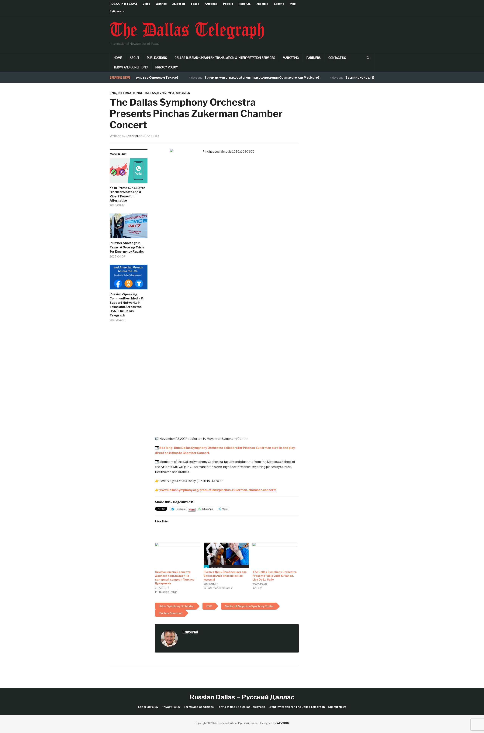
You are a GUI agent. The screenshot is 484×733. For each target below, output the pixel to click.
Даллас (161, 3)
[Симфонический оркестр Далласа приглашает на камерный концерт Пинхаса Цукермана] (177, 555)
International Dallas (136, 93)
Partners (313, 58)
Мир (293, 3)
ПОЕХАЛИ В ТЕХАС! (123, 3)
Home (118, 58)
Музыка (183, 93)
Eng (113, 93)
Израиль (245, 3)
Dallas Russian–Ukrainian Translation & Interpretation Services (225, 58)
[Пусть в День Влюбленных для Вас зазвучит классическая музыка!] (226, 555)
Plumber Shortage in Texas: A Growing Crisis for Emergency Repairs (127, 247)
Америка (211, 3)
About (134, 58)
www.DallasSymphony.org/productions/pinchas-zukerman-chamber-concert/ (217, 490)
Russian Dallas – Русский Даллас (242, 697)
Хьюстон (178, 3)
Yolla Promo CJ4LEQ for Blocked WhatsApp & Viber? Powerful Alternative (127, 194)
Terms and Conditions (131, 67)
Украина (262, 3)
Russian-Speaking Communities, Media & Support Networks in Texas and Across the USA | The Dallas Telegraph (126, 304)
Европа (279, 3)
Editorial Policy (148, 706)
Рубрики (116, 11)
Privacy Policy (166, 67)
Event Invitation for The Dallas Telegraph (296, 706)
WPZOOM (282, 723)
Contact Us (337, 58)
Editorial (132, 136)
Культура (166, 93)
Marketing (291, 58)
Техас (195, 3)
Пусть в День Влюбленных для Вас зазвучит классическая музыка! (225, 575)
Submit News (337, 706)
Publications (157, 58)
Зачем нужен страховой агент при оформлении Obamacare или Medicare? (247, 77)
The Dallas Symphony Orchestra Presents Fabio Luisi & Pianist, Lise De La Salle (274, 575)
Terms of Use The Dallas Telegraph (241, 706)
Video (146, 3)
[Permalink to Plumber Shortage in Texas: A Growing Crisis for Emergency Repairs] (128, 227)
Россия (228, 3)
